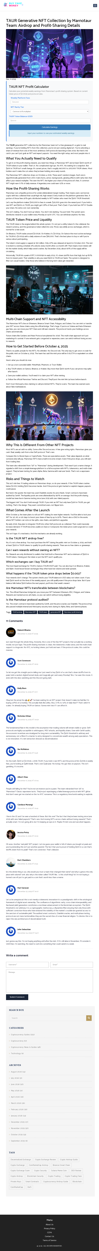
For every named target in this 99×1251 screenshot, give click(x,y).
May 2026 (17, 1090)
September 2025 (19, 1140)
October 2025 (18, 1134)
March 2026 (18, 1103)
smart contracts (32, 1181)
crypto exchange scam (20, 1170)
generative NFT (55, 612)
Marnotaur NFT (30, 612)
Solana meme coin (59, 1170)
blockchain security (35, 1176)
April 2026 (17, 1096)
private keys (16, 1181)
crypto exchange (18, 1165)
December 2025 (19, 1122)
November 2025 (19, 1128)
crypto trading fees (73, 1176)
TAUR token (43, 612)
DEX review (76, 1170)
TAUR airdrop (17, 612)
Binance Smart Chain (61, 1165)
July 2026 (16, 1078)
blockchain (77, 1181)
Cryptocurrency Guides (23, 1034)
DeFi (29, 1187)
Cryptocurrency (19, 1040)
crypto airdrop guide (69, 1159)
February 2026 (19, 1109)
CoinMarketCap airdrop (38, 1165)
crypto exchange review (45, 1159)
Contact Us (49, 1236)
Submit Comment (17, 997)
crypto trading (54, 1176)
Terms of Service (49, 1240)
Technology (17, 1053)
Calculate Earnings (50, 127)
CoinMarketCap (17, 1187)
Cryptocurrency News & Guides (26, 1047)
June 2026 (17, 1084)
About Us (49, 1224)
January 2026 (18, 1115)
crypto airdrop (17, 1176)
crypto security (40, 1170)
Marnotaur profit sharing (72, 612)
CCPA (49, 1232)
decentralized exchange (21, 1159)
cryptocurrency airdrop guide (55, 1181)
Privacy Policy (49, 1228)
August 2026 (18, 1071)
